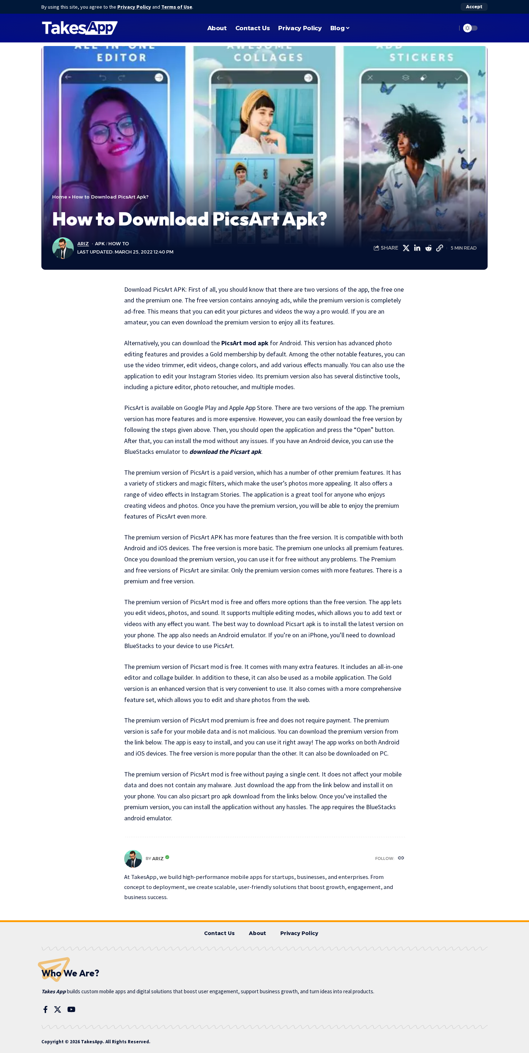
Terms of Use (176, 7)
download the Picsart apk (225, 451)
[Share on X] (406, 248)
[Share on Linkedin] (417, 248)
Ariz (83, 243)
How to (118, 243)
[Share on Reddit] (428, 248)
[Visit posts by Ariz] (133, 859)
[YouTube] (71, 1009)
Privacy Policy (134, 7)
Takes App (53, 991)
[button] (474, 7)
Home (59, 197)
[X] (57, 1009)
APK (100, 243)
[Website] (401, 858)
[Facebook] (45, 1009)
